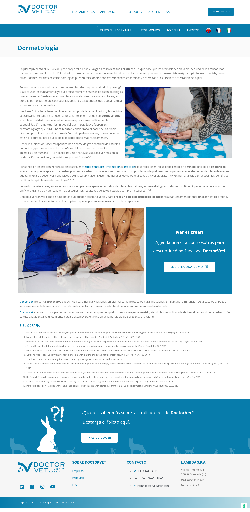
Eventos (193, 30)
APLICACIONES (110, 12)
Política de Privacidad (64, 502)
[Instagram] (42, 487)
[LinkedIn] (21, 487)
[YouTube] (52, 487)
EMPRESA (163, 12)
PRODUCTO (134, 12)
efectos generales (93, 167)
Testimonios (150, 30)
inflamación (113, 167)
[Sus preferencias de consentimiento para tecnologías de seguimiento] (244, 506)
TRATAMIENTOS (83, 12)
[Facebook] (32, 487)
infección (129, 167)
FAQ (150, 12)
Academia (173, 30)
